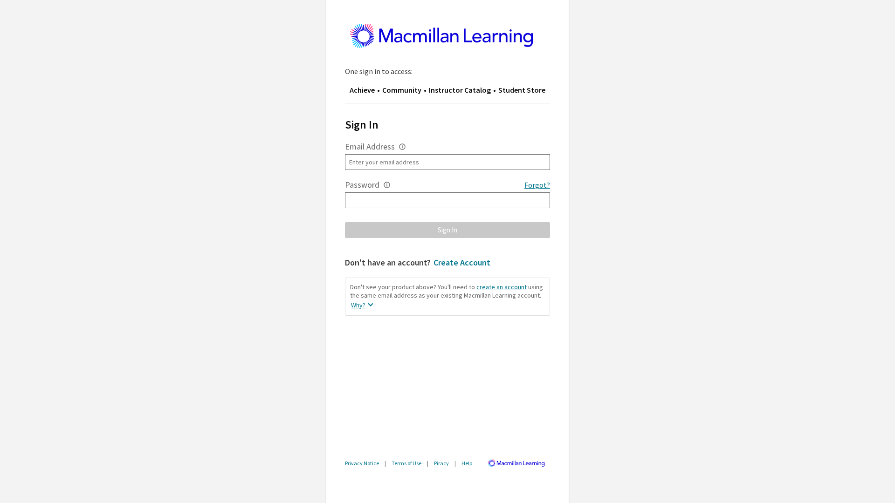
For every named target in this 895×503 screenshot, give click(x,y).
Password (362, 184)
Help (466, 463)
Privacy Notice (362, 463)
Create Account (462, 262)
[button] (402, 146)
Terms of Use (406, 463)
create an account (501, 287)
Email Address (370, 146)
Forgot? (537, 185)
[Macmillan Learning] (518, 465)
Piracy (441, 463)
